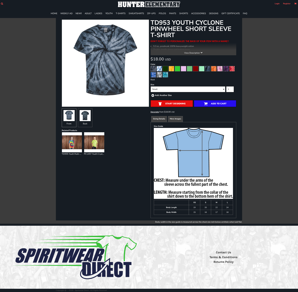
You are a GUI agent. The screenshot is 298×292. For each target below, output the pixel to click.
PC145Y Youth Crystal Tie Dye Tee (99, 154)
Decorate (155, 112)
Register (287, 3)
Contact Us (223, 252)
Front (69, 123)
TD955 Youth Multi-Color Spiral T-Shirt (80, 154)
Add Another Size (163, 95)
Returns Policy (223, 262)
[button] (2, 3)
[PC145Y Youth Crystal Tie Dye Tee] (94, 142)
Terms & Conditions (223, 257)
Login (277, 3)
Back (85, 123)
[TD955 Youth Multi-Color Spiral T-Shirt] (72, 142)
